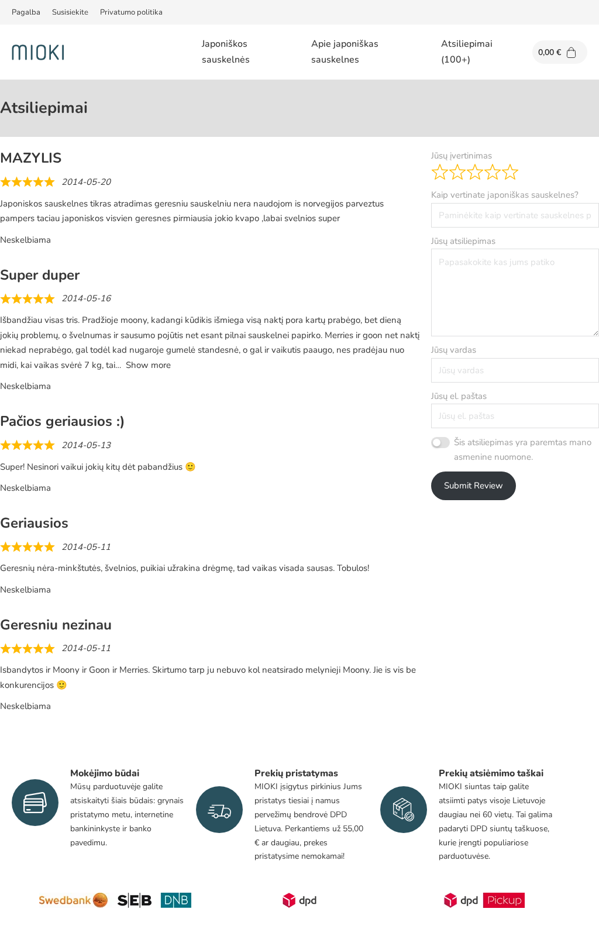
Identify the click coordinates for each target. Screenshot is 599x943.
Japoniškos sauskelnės (226, 51)
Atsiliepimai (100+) (467, 51)
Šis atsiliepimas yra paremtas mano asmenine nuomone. (522, 449)
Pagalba (26, 12)
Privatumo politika (131, 12)
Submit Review (473, 485)
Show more (148, 365)
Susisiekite (70, 12)
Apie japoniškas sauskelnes (344, 51)
